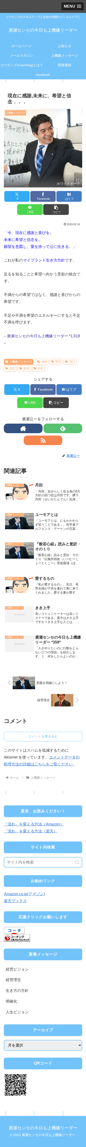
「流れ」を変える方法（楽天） (30, 831)
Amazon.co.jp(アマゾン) (24, 894)
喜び (72, 361)
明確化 (11, 1001)
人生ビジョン (17, 1012)
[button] (56, 209)
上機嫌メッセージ (20, 361)
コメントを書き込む (43, 736)
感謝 (44, 361)
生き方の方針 (17, 991)
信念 (12, 368)
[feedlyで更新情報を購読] (62, 428)
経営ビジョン (17, 969)
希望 (58, 361)
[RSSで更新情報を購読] (43, 440)
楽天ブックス (15, 901)
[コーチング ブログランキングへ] (17, 938)
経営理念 (13, 980)
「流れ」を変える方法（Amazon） (34, 824)
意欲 (40, 368)
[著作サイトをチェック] (23, 428)
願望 (26, 368)
